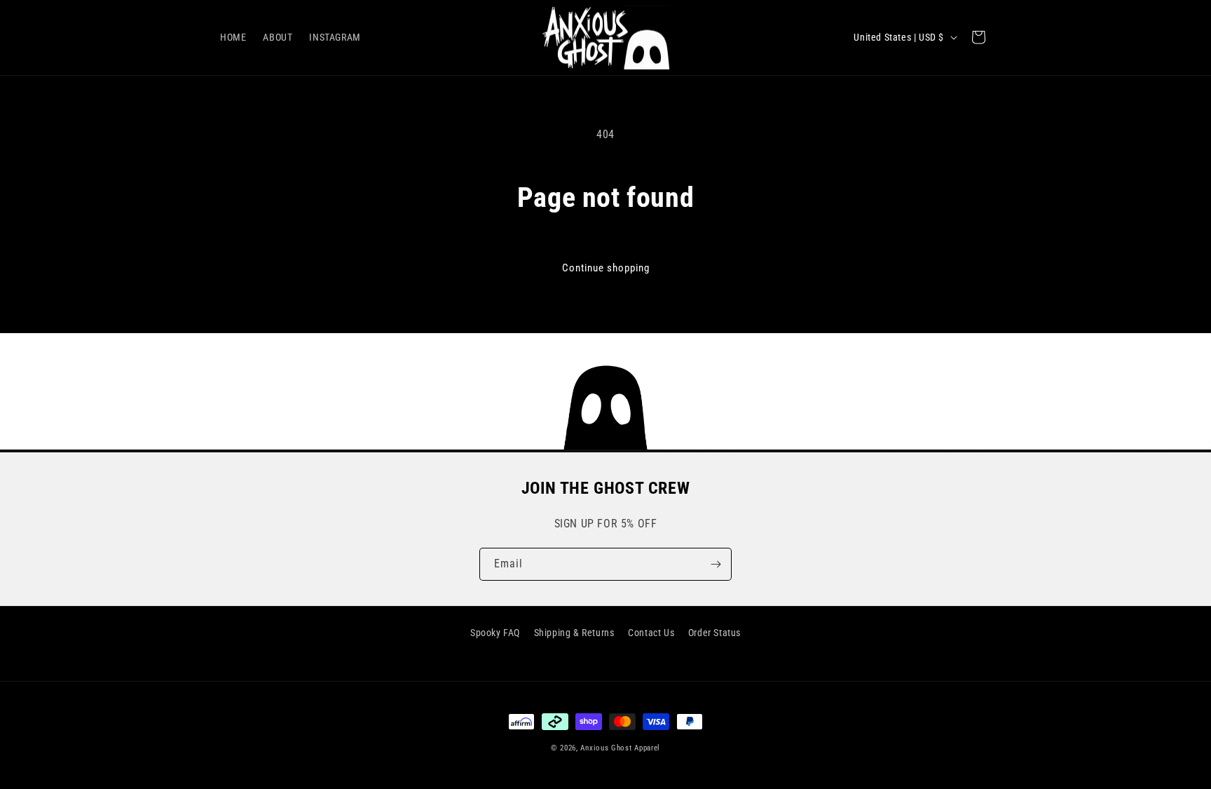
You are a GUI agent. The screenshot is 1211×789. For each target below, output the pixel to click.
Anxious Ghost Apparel (620, 748)
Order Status (714, 632)
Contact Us (651, 632)
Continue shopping (606, 268)
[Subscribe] (715, 564)
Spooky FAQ (495, 632)
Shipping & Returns (574, 632)
